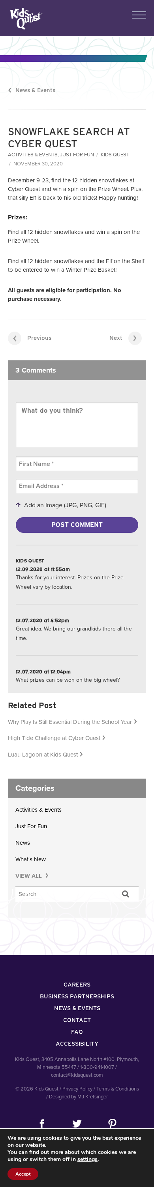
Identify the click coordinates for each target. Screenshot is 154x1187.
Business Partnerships (77, 996)
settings (87, 1159)
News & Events (35, 90)
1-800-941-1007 (97, 1067)
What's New (30, 859)
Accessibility (77, 1043)
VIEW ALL (29, 875)
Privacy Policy (77, 1089)
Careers (77, 984)
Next (115, 337)
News (22, 842)
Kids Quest (25, 19)
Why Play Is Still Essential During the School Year (70, 721)
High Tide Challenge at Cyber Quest (54, 738)
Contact (77, 1020)
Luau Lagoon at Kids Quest (43, 754)
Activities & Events (33, 155)
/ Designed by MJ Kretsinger (77, 1097)
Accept (22, 1174)
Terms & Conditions (117, 1089)
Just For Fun (77, 155)
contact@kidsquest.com (77, 1075)
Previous (39, 337)
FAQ (77, 1031)
